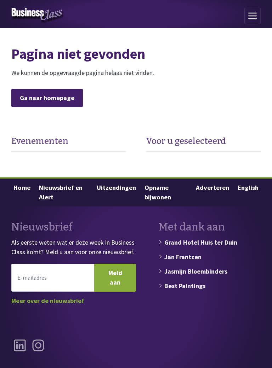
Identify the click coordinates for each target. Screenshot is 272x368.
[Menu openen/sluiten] (252, 16)
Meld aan (115, 278)
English (248, 187)
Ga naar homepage (47, 98)
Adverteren (212, 187)
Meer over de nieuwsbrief (47, 301)
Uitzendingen (116, 187)
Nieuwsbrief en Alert (61, 192)
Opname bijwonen (157, 192)
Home (21, 187)
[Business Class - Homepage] (37, 16)
